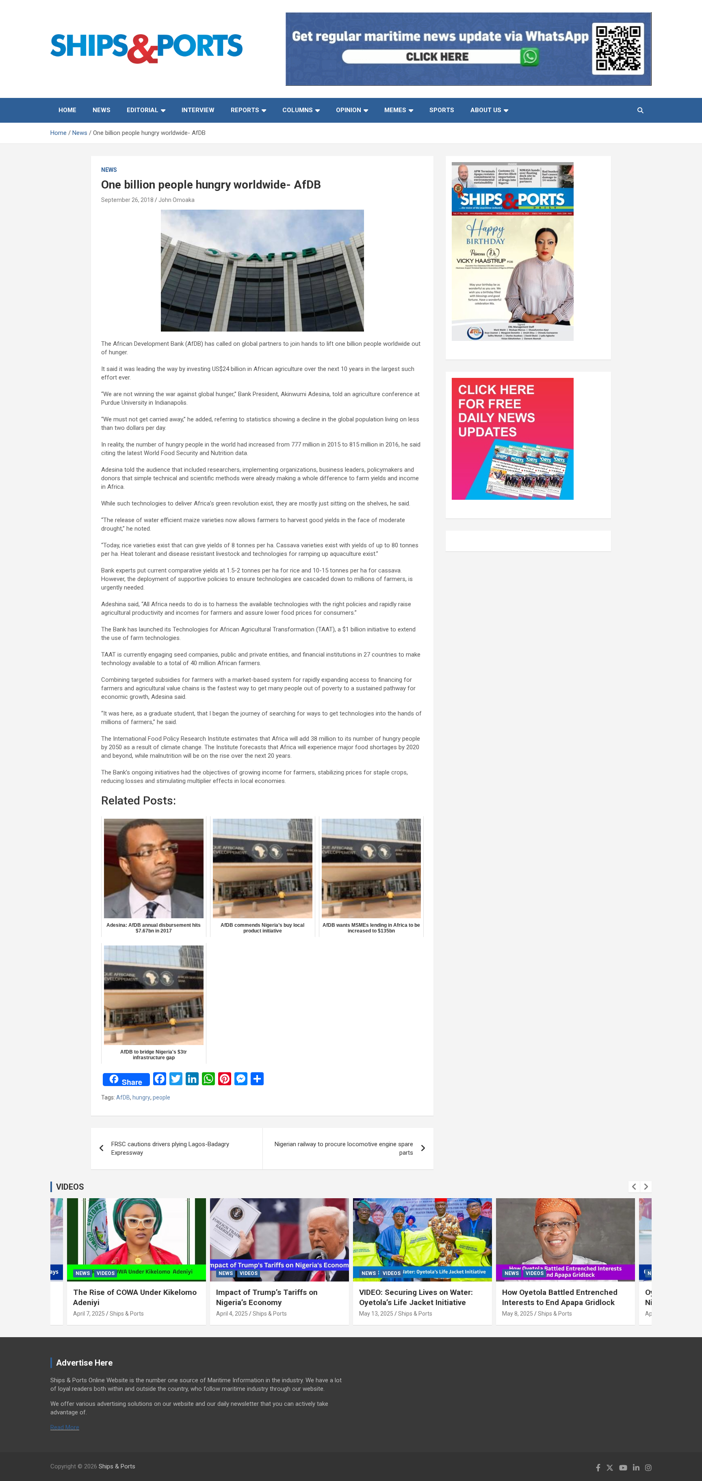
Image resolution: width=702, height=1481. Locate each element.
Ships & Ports (127, 1313)
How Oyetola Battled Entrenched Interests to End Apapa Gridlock (560, 1297)
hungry (141, 1097)
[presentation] (634, 1187)
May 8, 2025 (517, 1313)
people (161, 1097)
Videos (106, 1273)
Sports (441, 110)
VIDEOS (70, 1187)
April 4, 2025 (232, 1313)
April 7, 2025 (89, 1313)
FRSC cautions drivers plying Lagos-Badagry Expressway (170, 1148)
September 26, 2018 (127, 200)
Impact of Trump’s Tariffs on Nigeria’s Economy (267, 1297)
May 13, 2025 (376, 1313)
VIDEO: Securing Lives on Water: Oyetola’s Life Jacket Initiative (416, 1297)
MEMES (395, 110)
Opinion (348, 110)
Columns (297, 110)
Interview (198, 110)
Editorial (142, 110)
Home (67, 110)
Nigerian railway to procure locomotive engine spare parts (344, 1148)
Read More (64, 1427)
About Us (485, 110)
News (101, 110)
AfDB (123, 1097)
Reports (245, 110)
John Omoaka (176, 200)
